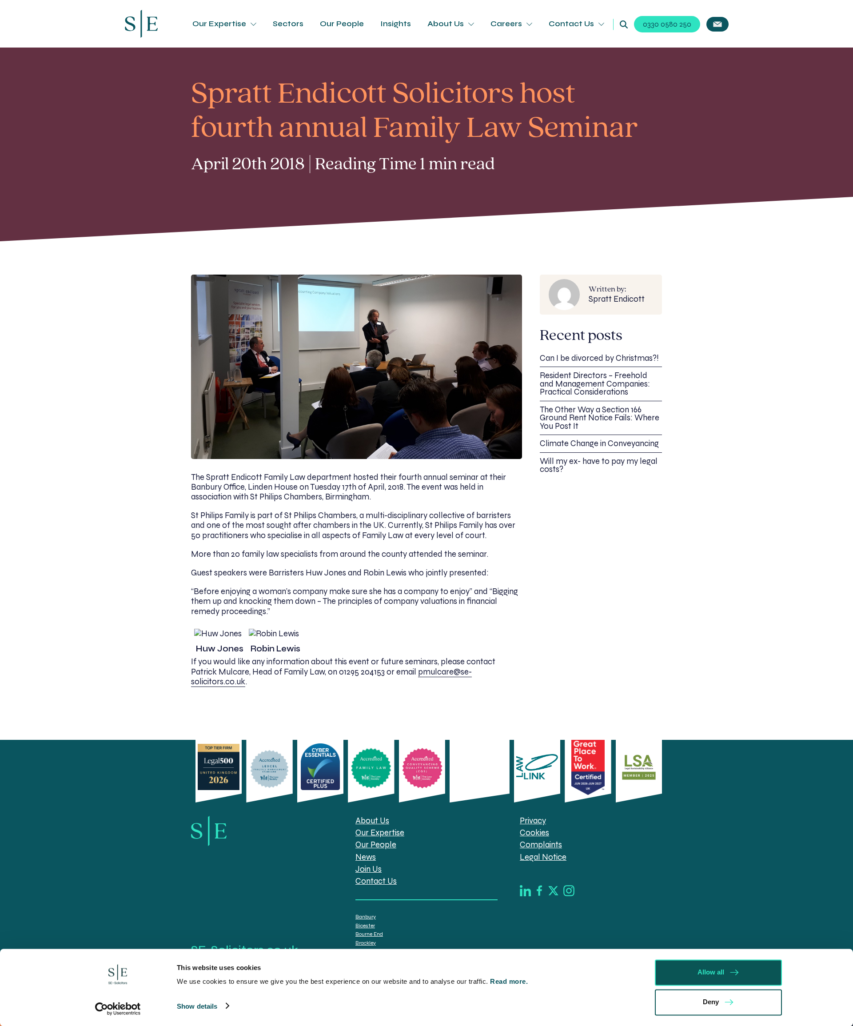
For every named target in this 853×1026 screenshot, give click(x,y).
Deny (711, 1001)
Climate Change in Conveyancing (599, 443)
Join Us (368, 869)
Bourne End (369, 934)
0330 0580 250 (667, 24)
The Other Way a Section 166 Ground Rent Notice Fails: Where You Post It (599, 418)
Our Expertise (219, 23)
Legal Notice (543, 857)
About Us (445, 23)
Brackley (365, 943)
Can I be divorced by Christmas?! (599, 358)
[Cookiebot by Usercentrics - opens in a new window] (118, 1008)
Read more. (510, 981)
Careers (506, 23)
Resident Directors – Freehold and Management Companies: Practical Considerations (595, 384)
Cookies (534, 833)
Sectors (288, 23)
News (365, 857)
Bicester (365, 925)
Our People (342, 23)
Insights (395, 23)
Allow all (711, 972)
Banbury (365, 917)
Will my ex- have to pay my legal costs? (599, 465)
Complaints (541, 845)
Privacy (533, 821)
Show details (197, 1006)
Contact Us (571, 23)
